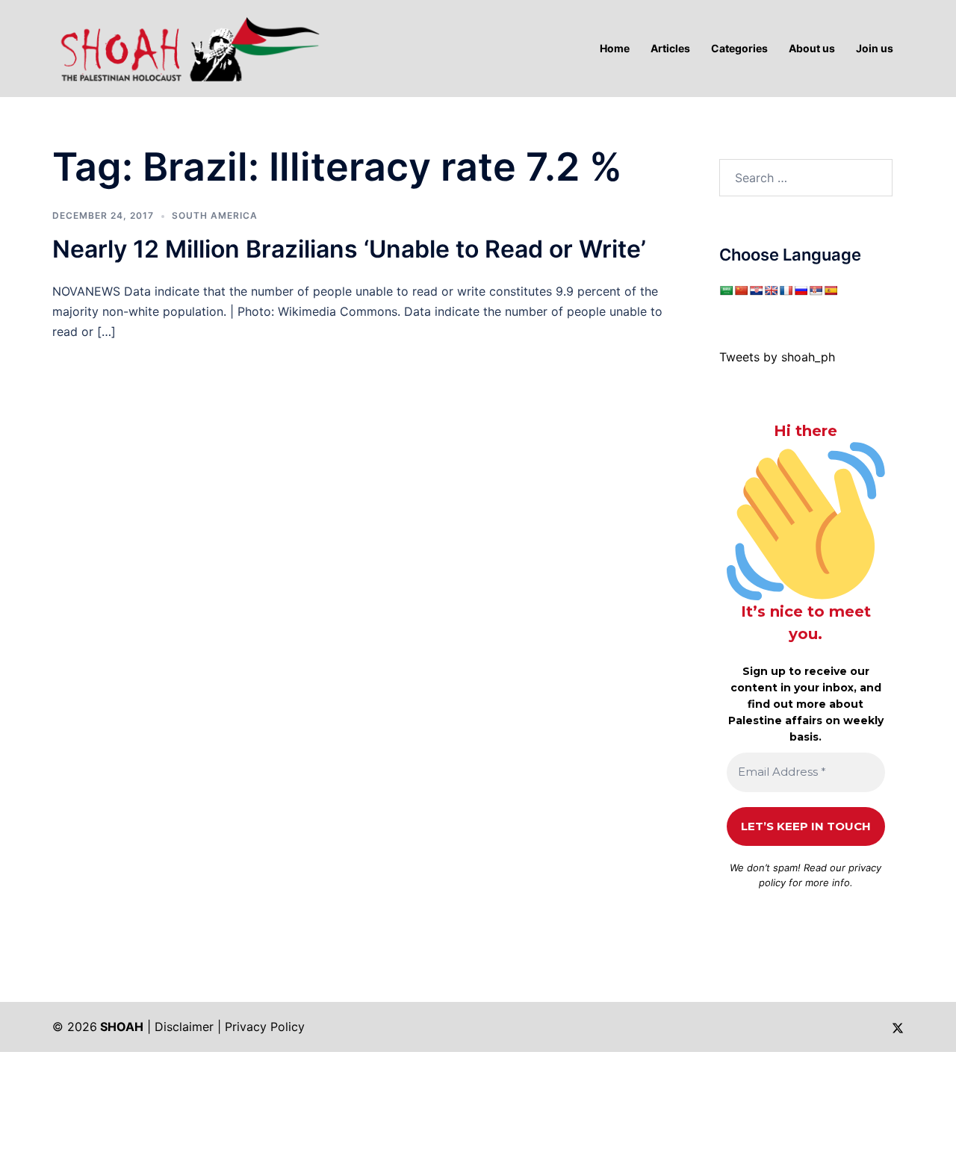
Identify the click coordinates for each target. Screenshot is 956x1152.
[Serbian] (815, 290)
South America (215, 215)
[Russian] (800, 290)
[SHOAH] (186, 47)
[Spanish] (830, 290)
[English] (770, 290)
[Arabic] (726, 290)
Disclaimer (184, 1026)
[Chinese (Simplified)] (741, 290)
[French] (785, 290)
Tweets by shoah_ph (777, 356)
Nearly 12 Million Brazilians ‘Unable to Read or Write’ (349, 249)
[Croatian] (756, 290)
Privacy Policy (265, 1026)
